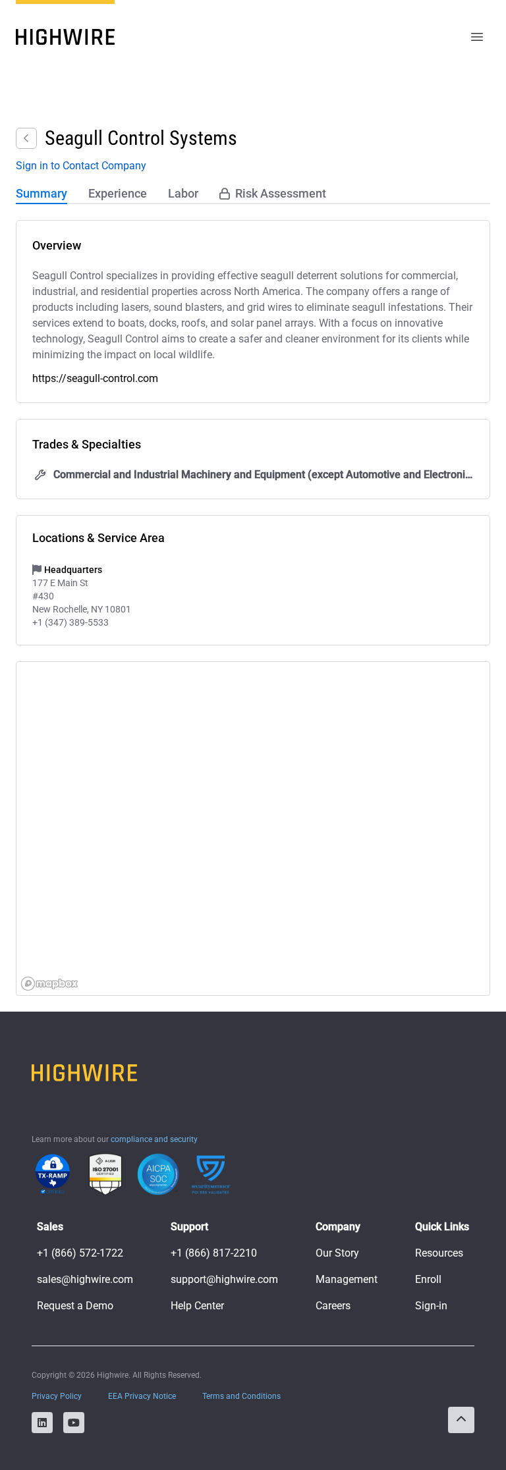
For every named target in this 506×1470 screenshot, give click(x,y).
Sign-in (431, 1305)
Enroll (428, 1279)
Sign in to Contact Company (81, 165)
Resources (439, 1253)
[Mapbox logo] (49, 983)
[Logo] (65, 37)
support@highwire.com (224, 1279)
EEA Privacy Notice (142, 1396)
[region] (253, 829)
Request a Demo (75, 1305)
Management (347, 1279)
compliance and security (154, 1139)
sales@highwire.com (85, 1279)
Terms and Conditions (241, 1396)
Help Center (197, 1305)
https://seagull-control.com (95, 378)
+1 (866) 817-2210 (214, 1253)
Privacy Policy (57, 1396)
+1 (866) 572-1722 (80, 1253)
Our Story (337, 1253)
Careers (333, 1305)
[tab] (41, 194)
